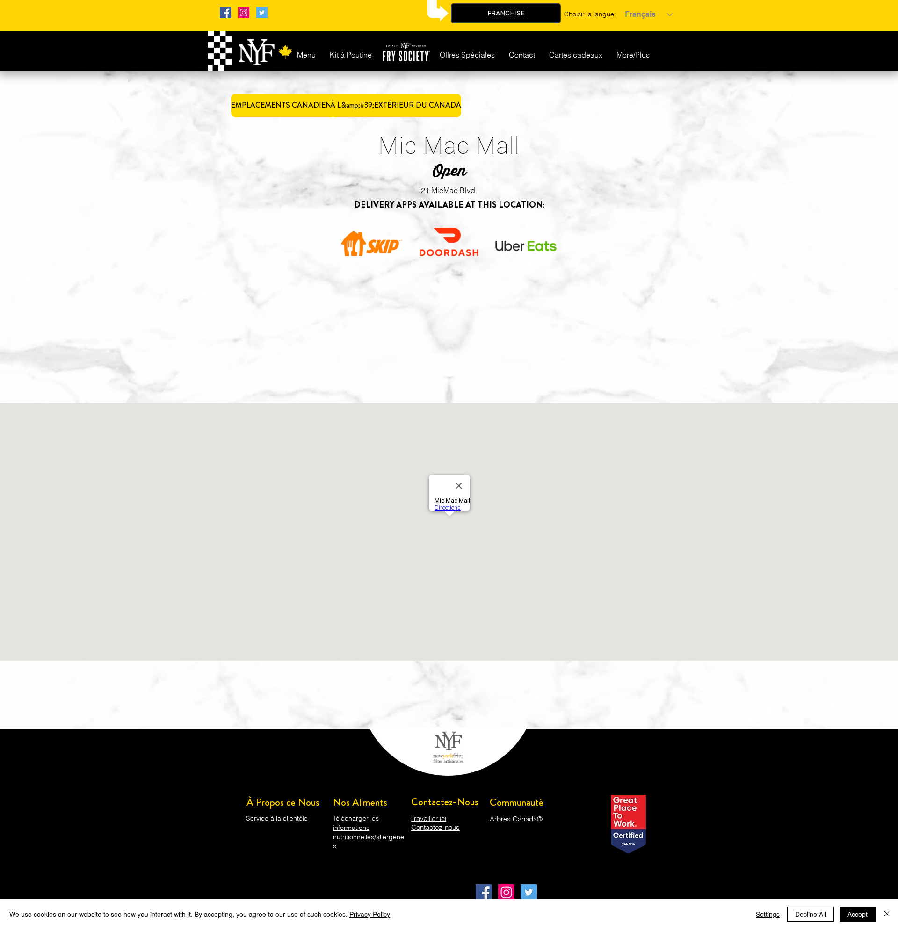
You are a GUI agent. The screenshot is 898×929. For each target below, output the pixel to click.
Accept (857, 914)
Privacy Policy (369, 914)
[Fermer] (886, 914)
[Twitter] (262, 12)
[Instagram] (243, 12)
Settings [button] (768, 914)
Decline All (810, 914)
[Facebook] (225, 12)
